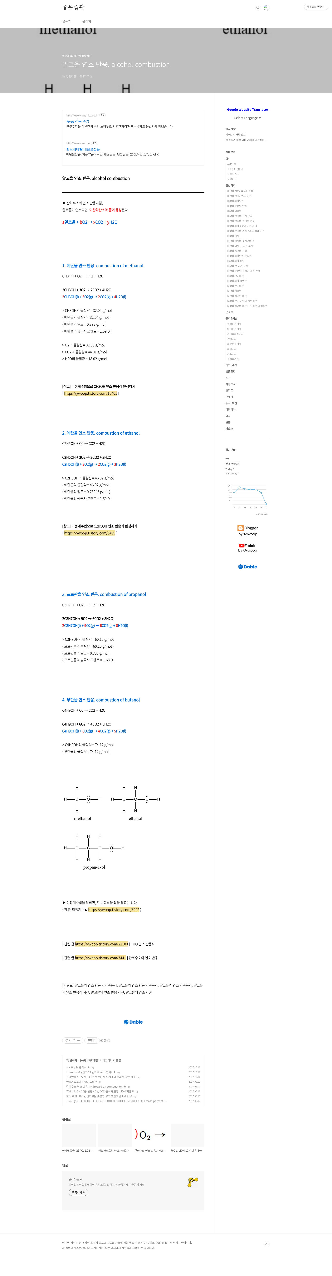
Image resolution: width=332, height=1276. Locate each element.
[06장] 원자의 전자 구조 (239, 216)
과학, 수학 (231, 365)
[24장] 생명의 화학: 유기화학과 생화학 (247, 306)
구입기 (229, 397)
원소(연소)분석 (235, 169)
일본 (228, 422)
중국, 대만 (231, 403)
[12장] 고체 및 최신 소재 (240, 246)
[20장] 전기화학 (235, 286)
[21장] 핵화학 (234, 291)
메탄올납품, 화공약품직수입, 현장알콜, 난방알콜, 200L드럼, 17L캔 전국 (112, 154)
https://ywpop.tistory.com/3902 (113, 909)
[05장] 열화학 (234, 211)
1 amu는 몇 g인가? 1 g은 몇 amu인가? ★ (91, 1072)
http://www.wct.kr (78, 143)
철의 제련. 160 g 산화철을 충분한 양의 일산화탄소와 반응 (99, 1096)
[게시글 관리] (78, 1040)
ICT (228, 378)
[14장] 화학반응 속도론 (239, 256)
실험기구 (232, 179)
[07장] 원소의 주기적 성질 (241, 221)
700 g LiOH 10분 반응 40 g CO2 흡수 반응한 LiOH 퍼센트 (100, 1091)
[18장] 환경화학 (235, 276)
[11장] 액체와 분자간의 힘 (241, 241)
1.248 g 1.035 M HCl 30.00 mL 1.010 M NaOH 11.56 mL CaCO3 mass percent (114, 1101)
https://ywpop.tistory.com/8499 (89, 533)
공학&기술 (231, 318)
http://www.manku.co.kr (82, 115)
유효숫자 (232, 164)
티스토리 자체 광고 (236, 134)
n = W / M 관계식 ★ (78, 1067)
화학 (228, 159)
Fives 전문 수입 (77, 121)
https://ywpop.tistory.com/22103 (101, 944)
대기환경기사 (234, 329)
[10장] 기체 (233, 236)
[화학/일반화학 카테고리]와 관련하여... (246, 140)
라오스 (229, 428)
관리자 (86, 21)
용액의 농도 (233, 174)
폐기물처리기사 (235, 334)
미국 (228, 416)
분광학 (229, 312)
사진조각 (231, 384)
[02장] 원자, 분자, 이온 (239, 196)
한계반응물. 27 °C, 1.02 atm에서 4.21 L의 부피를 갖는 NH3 (101, 1077)
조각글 (229, 390)
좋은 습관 (73, 7)
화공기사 (232, 349)
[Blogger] (248, 525)
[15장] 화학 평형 (236, 261)
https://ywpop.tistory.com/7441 (100, 957)
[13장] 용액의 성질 (237, 251)
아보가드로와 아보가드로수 (81, 1082)
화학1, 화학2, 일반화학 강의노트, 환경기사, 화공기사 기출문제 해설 (106, 1184)
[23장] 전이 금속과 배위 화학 (242, 301)
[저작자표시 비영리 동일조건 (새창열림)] (105, 1040)
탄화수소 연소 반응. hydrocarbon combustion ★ (96, 1086)
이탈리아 (231, 409)
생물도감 (231, 371)
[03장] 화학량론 (89, 1060)
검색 (258, 8)
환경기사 (232, 339)
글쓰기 (66, 21)
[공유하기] (74, 1040)
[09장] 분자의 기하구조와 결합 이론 (246, 231)
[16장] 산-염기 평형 (237, 266)
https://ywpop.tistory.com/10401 (90, 393)
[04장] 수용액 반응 (237, 206)
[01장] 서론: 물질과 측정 (240, 191)
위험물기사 (233, 359)
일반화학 (72, 1060)
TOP (267, 1244)
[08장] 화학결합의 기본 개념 (242, 226)
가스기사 (232, 354)
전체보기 (231, 152)
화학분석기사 (234, 344)
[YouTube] (248, 543)
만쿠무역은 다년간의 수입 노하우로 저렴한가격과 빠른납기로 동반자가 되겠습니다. (119, 126)
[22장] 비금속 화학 (237, 296)
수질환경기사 (234, 324)
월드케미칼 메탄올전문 (83, 149)
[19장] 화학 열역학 (237, 281)
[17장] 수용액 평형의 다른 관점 (243, 271)
